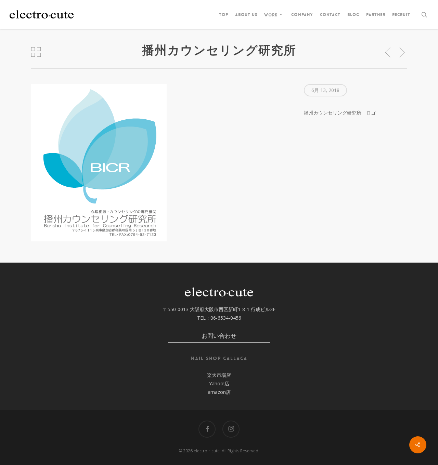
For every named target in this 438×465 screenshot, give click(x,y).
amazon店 (219, 392)
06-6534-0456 (225, 318)
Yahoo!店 (219, 383)
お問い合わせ (219, 336)
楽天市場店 (219, 375)
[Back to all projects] (36, 52)
